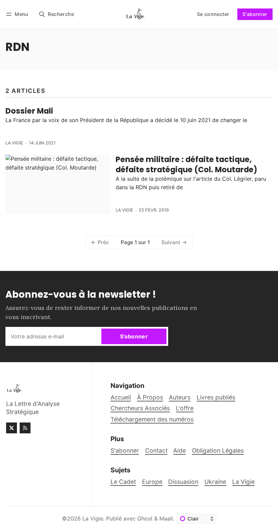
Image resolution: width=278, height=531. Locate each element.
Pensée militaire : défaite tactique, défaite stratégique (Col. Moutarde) (186, 164)
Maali (166, 518)
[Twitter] (11, 427)
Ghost (145, 518)
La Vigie (14, 142)
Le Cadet (123, 481)
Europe (152, 481)
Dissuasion (183, 481)
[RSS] (25, 427)
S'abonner (254, 14)
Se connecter (213, 14)
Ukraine (215, 481)
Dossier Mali (29, 110)
